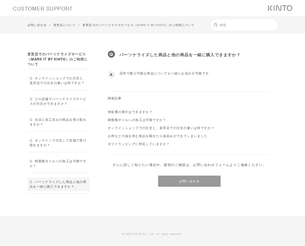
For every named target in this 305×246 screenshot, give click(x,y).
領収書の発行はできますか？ (130, 112)
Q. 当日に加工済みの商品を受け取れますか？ (58, 122)
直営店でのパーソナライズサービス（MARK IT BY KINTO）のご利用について (138, 25)
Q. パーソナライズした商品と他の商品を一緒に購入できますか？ (58, 184)
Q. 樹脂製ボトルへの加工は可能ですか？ (58, 163)
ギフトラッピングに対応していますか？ (139, 144)
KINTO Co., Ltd (143, 234)
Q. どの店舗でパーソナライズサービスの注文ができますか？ (58, 101)
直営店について (64, 25)
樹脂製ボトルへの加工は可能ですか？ (137, 120)
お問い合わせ (37, 25)
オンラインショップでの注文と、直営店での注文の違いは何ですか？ (161, 128)
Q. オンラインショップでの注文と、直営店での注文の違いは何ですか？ (58, 80)
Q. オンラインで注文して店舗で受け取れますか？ (58, 143)
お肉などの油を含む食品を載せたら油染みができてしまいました (158, 136)
